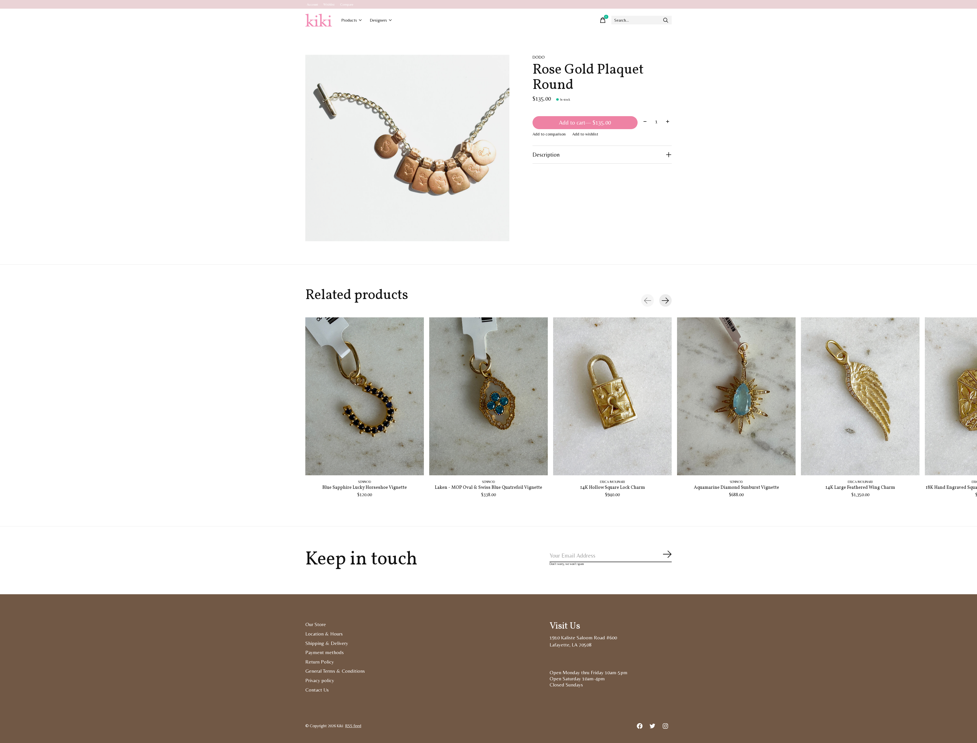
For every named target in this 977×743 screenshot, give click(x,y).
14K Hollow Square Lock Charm (612, 487)
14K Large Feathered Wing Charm (860, 487)
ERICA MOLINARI (612, 482)
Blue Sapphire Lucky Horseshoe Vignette (364, 487)
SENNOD (364, 482)
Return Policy (319, 662)
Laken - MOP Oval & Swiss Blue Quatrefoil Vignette (488, 487)
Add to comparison (549, 134)
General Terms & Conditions (335, 671)
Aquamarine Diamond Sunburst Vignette (736, 487)
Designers (378, 20)
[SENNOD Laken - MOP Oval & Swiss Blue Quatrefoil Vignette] (488, 396)
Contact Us (317, 690)
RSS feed (353, 725)
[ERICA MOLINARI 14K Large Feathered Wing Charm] (860, 396)
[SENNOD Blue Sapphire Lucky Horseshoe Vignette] (364, 396)
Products (349, 20)
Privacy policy (319, 680)
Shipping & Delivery (326, 643)
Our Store (315, 624)
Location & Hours (324, 634)
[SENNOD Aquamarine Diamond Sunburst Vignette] (736, 396)
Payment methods (324, 652)
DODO (539, 57)
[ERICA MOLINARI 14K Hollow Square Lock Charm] (612, 396)
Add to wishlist (585, 134)
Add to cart (585, 122)
